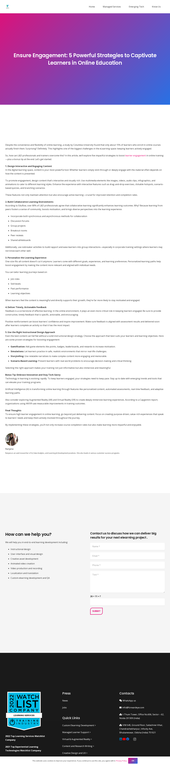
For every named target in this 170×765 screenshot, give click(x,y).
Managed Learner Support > (76, 732)
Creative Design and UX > (74, 753)
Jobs (64, 707)
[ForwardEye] (7, 7)
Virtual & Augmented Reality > (77, 739)
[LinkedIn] (120, 739)
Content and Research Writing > (78, 746)
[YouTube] (124, 739)
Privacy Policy (121, 761)
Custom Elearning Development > (79, 725)
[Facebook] (127, 739)
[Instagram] (134, 739)
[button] (122, 6)
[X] (131, 739)
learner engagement (135, 155)
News (65, 700)
